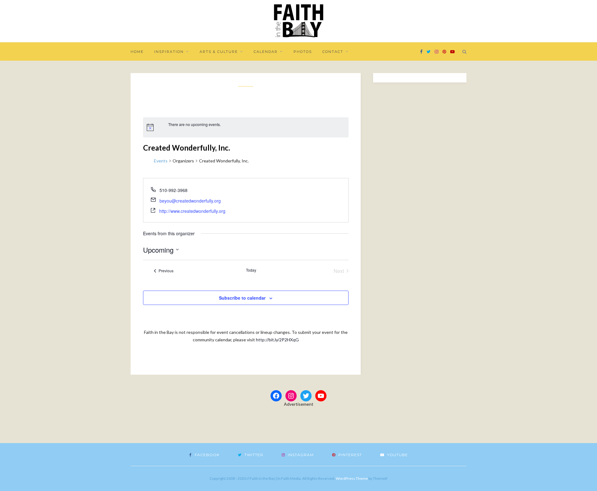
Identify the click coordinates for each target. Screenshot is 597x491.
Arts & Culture (219, 51)
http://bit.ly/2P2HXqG (277, 339)
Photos (303, 51)
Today (251, 270)
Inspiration (169, 51)
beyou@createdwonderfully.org (190, 201)
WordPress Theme (352, 478)
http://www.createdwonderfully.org (192, 211)
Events (161, 160)
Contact (332, 51)
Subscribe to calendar (242, 298)
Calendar (266, 51)
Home (137, 51)
